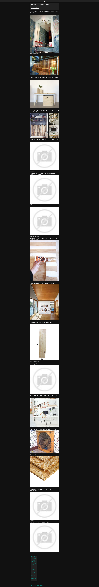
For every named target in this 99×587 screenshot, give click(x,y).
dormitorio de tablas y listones (35, 8)
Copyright (34, 585)
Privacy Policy (41, 585)
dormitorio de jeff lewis (33, 567)
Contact (31, 585)
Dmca (38, 585)
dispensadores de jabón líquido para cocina (33, 578)
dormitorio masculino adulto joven (33, 564)
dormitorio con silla (33, 565)
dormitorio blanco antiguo (33, 573)
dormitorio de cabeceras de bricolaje (33, 575)
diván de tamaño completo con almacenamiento (33, 570)
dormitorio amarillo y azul (33, 559)
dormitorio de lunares (33, 580)
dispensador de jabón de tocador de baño (33, 561)
